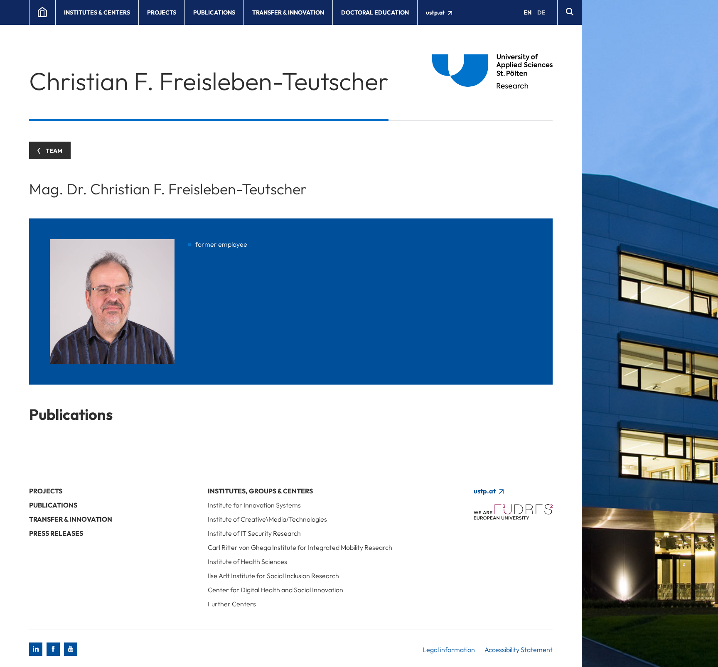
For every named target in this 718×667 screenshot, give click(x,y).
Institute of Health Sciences (247, 561)
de (541, 12)
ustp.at (436, 12)
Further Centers (232, 604)
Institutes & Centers (97, 12)
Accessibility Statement (518, 649)
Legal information (449, 649)
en (527, 12)
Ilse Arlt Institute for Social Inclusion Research (273, 575)
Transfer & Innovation (288, 12)
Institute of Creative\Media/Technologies (267, 519)
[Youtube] (70, 649)
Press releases (56, 533)
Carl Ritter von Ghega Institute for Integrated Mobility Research (300, 547)
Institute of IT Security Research (254, 533)
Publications (214, 12)
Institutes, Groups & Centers (260, 491)
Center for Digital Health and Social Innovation (275, 590)
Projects (161, 12)
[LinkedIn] (35, 649)
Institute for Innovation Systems (254, 505)
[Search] (569, 12)
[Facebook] (53, 649)
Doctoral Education (375, 12)
